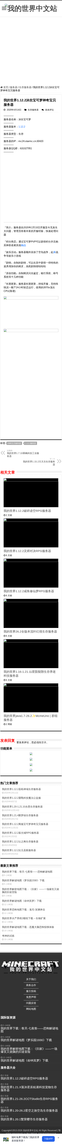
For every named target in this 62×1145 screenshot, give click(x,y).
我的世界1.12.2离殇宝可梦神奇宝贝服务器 (25, 824)
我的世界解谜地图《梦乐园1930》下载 (23, 880)
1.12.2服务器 (30, 443)
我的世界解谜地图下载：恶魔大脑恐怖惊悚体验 (28, 927)
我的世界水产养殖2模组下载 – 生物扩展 (24, 918)
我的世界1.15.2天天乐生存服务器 (39, 462)
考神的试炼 (8, 935)
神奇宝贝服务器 (14, 443)
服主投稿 (31, 991)
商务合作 (31, 985)
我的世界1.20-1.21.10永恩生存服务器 (22, 806)
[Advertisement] (31, 52)
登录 (43, 742)
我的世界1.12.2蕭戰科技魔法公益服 (21, 797)
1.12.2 (22, 126)
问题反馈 (31, 1003)
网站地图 (31, 1008)
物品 (23, 245)
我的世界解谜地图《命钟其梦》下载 (22, 900)
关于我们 (31, 979)
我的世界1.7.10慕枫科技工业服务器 (23, 453)
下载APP (48, 1139)
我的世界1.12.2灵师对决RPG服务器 (27, 551)
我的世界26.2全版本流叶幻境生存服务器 (30, 631)
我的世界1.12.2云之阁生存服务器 (20, 841)
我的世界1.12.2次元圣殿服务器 (19, 850)
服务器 (13, 87)
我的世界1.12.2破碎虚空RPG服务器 (27, 510)
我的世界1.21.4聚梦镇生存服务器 (20, 815)
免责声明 (31, 997)
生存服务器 (25, 87)
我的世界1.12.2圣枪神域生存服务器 (21, 789)
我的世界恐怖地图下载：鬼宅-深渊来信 (23, 909)
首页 (5, 87)
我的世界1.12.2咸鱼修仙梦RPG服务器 (29, 591)
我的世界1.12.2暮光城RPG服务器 (20, 832)
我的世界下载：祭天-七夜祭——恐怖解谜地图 (27, 871)
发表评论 (49, 110)
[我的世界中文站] (31, 8)
